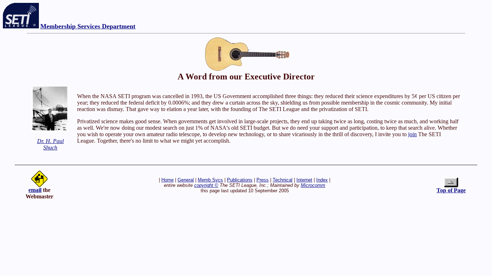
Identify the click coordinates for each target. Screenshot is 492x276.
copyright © (206, 185)
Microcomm (313, 185)
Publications (239, 180)
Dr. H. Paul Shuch (50, 144)
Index (322, 180)
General (186, 180)
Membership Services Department (87, 26)
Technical (282, 180)
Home (167, 180)
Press (262, 180)
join (412, 134)
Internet (304, 180)
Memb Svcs (210, 180)
